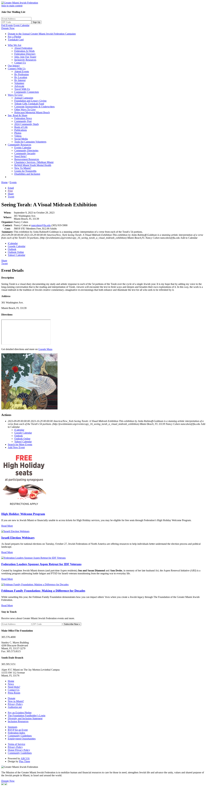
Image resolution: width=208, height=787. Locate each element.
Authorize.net (15, 707)
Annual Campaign (23, 97)
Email (11, 188)
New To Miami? (22, 168)
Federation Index (16, 732)
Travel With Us (22, 89)
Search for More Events (20, 444)
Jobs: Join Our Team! (25, 56)
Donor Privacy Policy (19, 750)
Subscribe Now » (72, 624)
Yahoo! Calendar (16, 255)
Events (13, 182)
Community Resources (19, 144)
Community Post (23, 121)
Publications (20, 130)
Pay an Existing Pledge (20, 712)
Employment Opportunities (22, 738)
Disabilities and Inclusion (27, 174)
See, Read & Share (17, 115)
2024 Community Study (26, 124)
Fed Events (7, 25)
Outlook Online (16, 252)
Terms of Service (16, 744)
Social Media (21, 138)
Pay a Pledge (14, 36)
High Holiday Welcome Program (23, 514)
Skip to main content (11, 5)
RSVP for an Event (18, 729)
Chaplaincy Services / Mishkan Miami (33, 162)
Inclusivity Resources (25, 59)
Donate (11, 698)
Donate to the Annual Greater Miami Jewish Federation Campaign (42, 33)
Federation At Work (24, 51)
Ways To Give (15, 94)
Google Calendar (16, 246)
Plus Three (24, 761)
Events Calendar (22, 147)
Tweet (11, 196)
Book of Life (21, 127)
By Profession (21, 74)
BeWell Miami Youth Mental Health (32, 165)
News (11, 684)
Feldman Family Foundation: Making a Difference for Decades (43, 590)
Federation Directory (25, 54)
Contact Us (20, 62)
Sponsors (12, 727)
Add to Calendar (188, 237)
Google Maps (45, 349)
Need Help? (20, 156)
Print (10, 190)
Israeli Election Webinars (17, 537)
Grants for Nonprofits (25, 171)
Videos (17, 135)
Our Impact (14, 65)
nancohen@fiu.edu (41, 225)
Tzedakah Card (16, 39)
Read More (7, 525)
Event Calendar (21, 25)
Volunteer (19, 83)
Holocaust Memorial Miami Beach (32, 112)
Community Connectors (26, 92)
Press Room (14, 692)
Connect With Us (17, 68)
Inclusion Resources (18, 721)
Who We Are (14, 45)
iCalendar (13, 243)
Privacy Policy (15, 704)
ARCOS (25, 758)
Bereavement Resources (26, 159)
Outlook (12, 249)
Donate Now (8, 28)
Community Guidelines (20, 735)
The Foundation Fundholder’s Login (26, 715)
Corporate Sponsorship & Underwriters (34, 106)
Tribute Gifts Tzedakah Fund (29, 103)
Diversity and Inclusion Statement (25, 718)
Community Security (25, 153)
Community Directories (26, 150)
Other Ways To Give (25, 109)
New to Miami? (16, 701)
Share (11, 193)
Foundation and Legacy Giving (30, 100)
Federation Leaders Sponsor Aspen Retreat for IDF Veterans (41, 564)
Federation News (23, 118)
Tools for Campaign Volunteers (30, 141)
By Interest (20, 80)
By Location (20, 77)
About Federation (23, 48)
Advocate (19, 86)
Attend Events (21, 71)
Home (4, 182)
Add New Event (16, 447)
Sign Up (36, 22)
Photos (17, 133)
